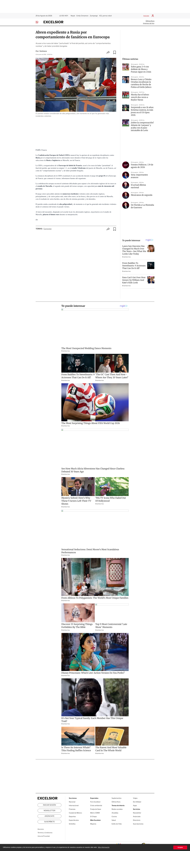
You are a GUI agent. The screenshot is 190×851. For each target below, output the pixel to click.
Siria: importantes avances (139, 176)
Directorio (41, 829)
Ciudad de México (75, 813)
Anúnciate (146, 15)
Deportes (72, 816)
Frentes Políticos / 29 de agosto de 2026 (142, 166)
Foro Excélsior (95, 802)
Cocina (114, 816)
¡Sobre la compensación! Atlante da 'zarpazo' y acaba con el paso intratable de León (142, 126)
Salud (114, 820)
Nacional (72, 802)
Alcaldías (115, 813)
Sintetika (72, 824)
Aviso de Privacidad (44, 836)
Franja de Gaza (95, 809)
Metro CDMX (95, 813)
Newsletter (49, 811)
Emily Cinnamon (82, 16)
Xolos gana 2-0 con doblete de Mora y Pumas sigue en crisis (141, 69)
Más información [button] (103, 847)
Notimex (43, 51)
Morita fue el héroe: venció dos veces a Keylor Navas (140, 97)
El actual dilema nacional (138, 186)
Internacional (73, 805)
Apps (135, 805)
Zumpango (94, 16)
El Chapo (93, 816)
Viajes (135, 798)
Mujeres (93, 824)
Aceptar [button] (180, 847)
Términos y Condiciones (45, 833)
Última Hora (150, 21)
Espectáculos (74, 820)
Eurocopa (47, 229)
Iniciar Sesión (49, 805)
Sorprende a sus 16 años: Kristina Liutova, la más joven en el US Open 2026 (142, 111)
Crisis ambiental (96, 805)
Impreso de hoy (148, 23)
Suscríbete (49, 822)
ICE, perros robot (105, 16)
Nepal (73, 16)
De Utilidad (137, 802)
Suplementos (116, 798)
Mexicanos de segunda (141, 195)
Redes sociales (117, 809)
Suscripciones (138, 824)
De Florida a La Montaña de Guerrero (142, 206)
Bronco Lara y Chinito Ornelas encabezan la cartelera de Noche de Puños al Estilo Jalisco (141, 83)
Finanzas (72, 809)
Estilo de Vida (117, 824)
